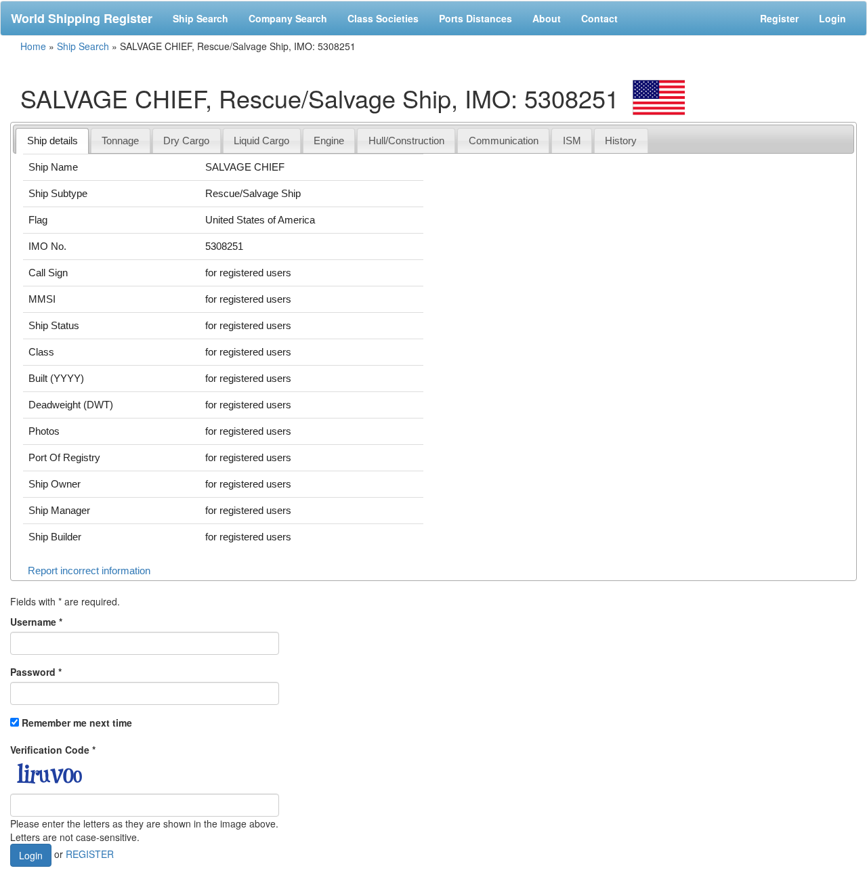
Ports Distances (475, 18)
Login (832, 18)
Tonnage (120, 140)
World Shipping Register (81, 18)
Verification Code (53, 749)
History (621, 140)
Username (36, 621)
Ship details (52, 140)
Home (33, 46)
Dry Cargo (186, 140)
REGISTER (90, 853)
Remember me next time (77, 722)
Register (779, 18)
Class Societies (383, 18)
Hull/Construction (406, 140)
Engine (329, 140)
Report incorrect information (89, 570)
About (546, 18)
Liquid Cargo (261, 140)
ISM (572, 140)
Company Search (288, 18)
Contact (599, 18)
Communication (503, 140)
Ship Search (200, 18)
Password (36, 672)
